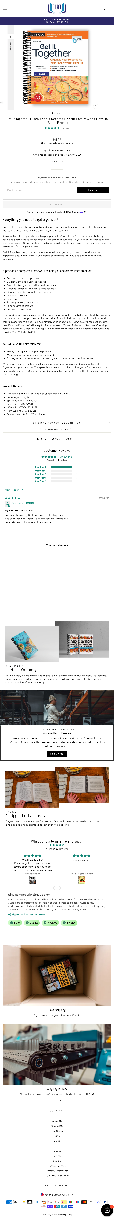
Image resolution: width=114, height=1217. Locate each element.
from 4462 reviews (57, 848)
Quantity (57, 161)
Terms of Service (57, 1165)
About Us (57, 754)
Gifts (57, 1135)
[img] (12, 498)
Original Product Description (57, 423)
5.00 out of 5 (64, 456)
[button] (53, 128)
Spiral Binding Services (57, 1175)
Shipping (45, 143)
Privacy (57, 1151)
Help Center (57, 1131)
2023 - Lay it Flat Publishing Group (57, 1214)
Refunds (57, 1155)
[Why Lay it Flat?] (57, 1054)
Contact (56, 1111)
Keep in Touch (56, 1185)
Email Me (93, 190)
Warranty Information (56, 1170)
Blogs (57, 1140)
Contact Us (57, 1126)
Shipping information (57, 429)
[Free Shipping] (57, 975)
